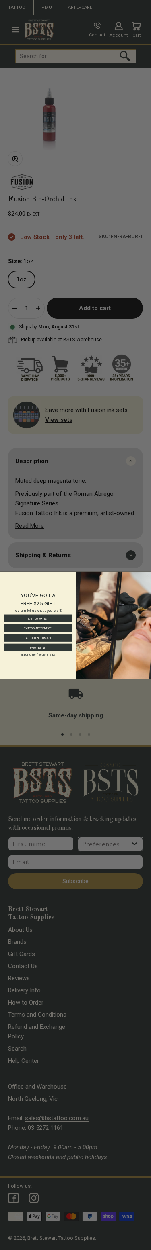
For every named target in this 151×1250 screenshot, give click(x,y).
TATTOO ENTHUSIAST (38, 637)
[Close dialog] (147, 575)
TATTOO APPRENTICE (38, 628)
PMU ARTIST (38, 647)
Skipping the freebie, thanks (37, 654)
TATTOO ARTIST (37, 618)
